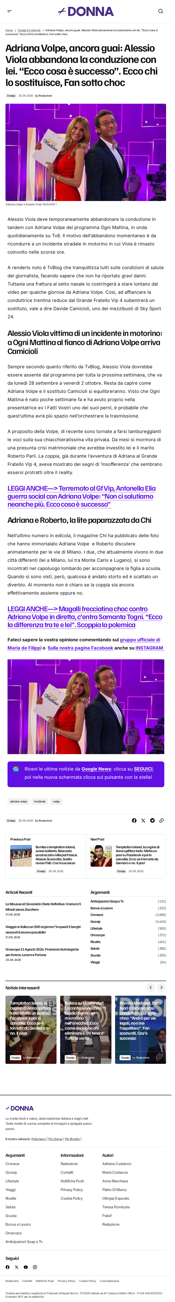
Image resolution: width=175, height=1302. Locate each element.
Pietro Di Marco (114, 1189)
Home (9, 30)
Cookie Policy (71, 1198)
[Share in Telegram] (152, 820)
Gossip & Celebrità (29, 30)
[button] (9, 11)
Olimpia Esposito (115, 1198)
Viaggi (95, 962)
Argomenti (15, 1155)
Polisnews (38, 1139)
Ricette (95, 942)
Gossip (11, 95)
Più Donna (55, 1139)
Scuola (95, 955)
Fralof (106, 1215)
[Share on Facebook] (134, 820)
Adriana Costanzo (116, 1163)
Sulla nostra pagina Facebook (80, 648)
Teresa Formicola (115, 1207)
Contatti (67, 1172)
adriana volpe (18, 801)
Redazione (69, 1163)
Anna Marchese (115, 1181)
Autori (107, 1155)
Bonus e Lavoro (101, 908)
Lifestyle (96, 928)
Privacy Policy (72, 1189)
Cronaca (96, 915)
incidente (40, 801)
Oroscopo (97, 935)
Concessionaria (109, 1281)
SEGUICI (143, 769)
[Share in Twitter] (143, 820)
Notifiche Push (72, 1181)
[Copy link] (161, 820)
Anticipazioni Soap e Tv (107, 901)
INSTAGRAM (150, 648)
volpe (56, 801)
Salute (95, 948)
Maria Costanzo (115, 1172)
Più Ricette (72, 1139)
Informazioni (72, 1155)
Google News (96, 769)
